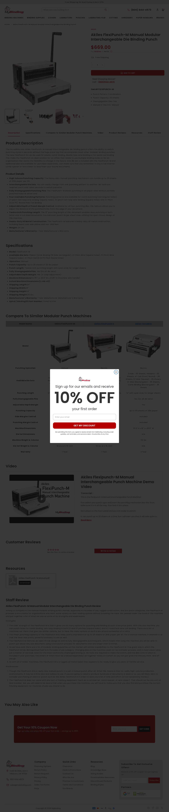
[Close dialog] (116, 372)
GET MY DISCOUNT (84, 425)
